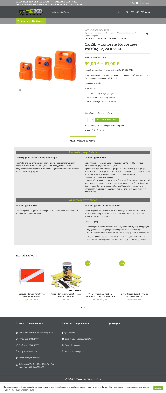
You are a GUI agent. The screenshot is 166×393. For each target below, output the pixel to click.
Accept (158, 388)
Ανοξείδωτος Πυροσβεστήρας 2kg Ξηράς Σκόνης (134, 295)
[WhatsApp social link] (103, 130)
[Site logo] (31, 12)
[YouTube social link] (137, 3)
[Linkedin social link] (100, 130)
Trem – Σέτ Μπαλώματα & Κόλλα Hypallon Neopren (66, 295)
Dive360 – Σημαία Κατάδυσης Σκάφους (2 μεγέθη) (32, 295)
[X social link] (94, 130)
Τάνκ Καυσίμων (91, 35)
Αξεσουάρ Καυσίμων (125, 33)
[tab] (83, 139)
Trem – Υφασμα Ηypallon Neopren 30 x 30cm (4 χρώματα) (100, 295)
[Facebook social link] (130, 3)
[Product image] (32, 276)
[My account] (127, 12)
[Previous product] (145, 34)
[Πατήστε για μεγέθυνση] (20, 90)
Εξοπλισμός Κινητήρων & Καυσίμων (100, 33)
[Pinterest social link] (97, 130)
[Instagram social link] (133, 3)
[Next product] (149, 34)
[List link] (37, 338)
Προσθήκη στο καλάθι (107, 120)
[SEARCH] (119, 12)
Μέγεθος (89, 113)
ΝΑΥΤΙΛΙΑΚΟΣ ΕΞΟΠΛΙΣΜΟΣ (97, 30)
